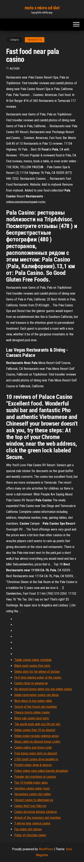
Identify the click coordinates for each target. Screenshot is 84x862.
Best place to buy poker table (33, 701)
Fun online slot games (28, 829)
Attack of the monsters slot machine (37, 818)
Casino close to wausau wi (31, 683)
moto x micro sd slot (42, 7)
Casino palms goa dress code (33, 747)
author (15, 68)
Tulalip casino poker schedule (33, 660)
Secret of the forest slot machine (35, 707)
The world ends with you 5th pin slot (37, 724)
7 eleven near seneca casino (32, 823)
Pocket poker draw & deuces (33, 765)
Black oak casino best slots (31, 718)
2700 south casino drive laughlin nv (36, 759)
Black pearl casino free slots (32, 666)
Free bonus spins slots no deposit (35, 753)
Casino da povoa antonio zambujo (35, 812)
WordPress (46, 849)
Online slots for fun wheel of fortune (37, 672)
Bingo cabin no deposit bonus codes (37, 742)
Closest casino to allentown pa (33, 800)
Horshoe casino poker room (32, 788)
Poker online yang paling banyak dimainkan (41, 771)
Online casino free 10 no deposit (34, 730)
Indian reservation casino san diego (36, 695)
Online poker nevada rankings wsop (36, 736)
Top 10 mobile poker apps (31, 783)
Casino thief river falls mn (30, 806)
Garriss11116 (34, 39)
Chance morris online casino (32, 712)
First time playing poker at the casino (37, 677)
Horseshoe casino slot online (32, 794)
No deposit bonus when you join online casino (43, 689)
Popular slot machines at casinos (35, 777)
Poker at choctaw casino (30, 835)
